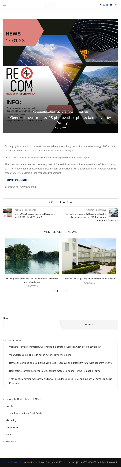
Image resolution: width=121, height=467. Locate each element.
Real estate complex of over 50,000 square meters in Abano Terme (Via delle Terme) (55, 370)
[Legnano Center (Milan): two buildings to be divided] (89, 256)
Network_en (12, 427)
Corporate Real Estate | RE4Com (48, 112)
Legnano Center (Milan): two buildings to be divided (89, 278)
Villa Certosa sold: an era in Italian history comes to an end (40, 354)
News (70, 112)
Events (9, 406)
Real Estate (83, 112)
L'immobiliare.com (13, 462)
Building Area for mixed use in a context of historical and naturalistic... (32, 280)
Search (7, 318)
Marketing (11, 420)
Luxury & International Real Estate (24, 413)
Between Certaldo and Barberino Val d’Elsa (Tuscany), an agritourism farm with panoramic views (60, 362)
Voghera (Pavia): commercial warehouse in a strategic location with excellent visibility (55, 346)
